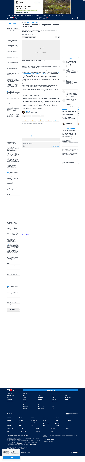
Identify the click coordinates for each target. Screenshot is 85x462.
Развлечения (54, 404)
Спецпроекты (67, 404)
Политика (54, 399)
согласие (6, 454)
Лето (39, 401)
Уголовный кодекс (36, 116)
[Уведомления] (74, 18)
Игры (56, 15)
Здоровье (25, 408)
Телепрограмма (27, 15)
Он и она (53, 395)
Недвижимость (10, 15)
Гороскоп (38, 15)
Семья (53, 408)
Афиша (33, 15)
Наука (39, 404)
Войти (26, 146)
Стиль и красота (68, 397)
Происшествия (55, 401)
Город (24, 401)
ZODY (53, 15)
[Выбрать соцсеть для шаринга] (59, 37)
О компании (9, 399)
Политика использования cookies (48, 439)
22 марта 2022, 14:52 (25, 34)
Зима (39, 395)
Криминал (40, 397)
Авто (24, 395)
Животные (25, 406)
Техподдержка (9, 397)
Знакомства (16, 15)
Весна (24, 399)
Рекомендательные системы (48, 441)
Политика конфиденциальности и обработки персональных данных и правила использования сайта (60, 442)
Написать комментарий (30, 37)
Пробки (49, 15)
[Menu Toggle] (7, 18)
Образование (41, 408)
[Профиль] (77, 18)
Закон (29, 116)
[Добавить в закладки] (56, 37)
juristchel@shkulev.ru (33, 444)
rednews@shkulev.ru (20, 443)
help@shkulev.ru (14, 445)
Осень (53, 397)
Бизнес (24, 397)
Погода (21, 15)
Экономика (67, 403)
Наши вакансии (10, 401)
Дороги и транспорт (27, 403)
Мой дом (40, 403)
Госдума (24, 116)
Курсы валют (44, 15)
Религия (53, 406)
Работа (53, 403)
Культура (40, 399)
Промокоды (60, 15)
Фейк (42, 116)
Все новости (13, 23)
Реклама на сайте (10, 395)
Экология (67, 401)
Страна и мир (67, 399)
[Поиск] (72, 18)
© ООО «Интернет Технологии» (25, 452)
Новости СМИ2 (25, 234)
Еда (24, 404)
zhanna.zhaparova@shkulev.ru (11, 448)
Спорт (66, 395)
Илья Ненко (28, 111)
